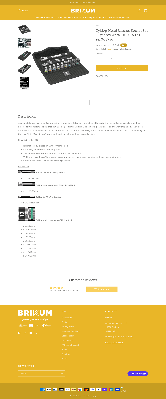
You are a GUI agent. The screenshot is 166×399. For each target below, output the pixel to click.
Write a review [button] (101, 289)
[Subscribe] (62, 373)
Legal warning (68, 340)
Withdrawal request (70, 345)
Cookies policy (68, 336)
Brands (65, 349)
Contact (65, 322)
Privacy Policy (68, 327)
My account (67, 318)
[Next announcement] (147, 2)
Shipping (110, 49)
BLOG (64, 358)
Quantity (99, 54)
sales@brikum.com (114, 342)
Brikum (78, 396)
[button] (23, 10)
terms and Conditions (71, 331)
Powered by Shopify (89, 396)
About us (66, 354)
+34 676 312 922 (124, 336)
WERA (98, 26)
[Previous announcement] (19, 2)
